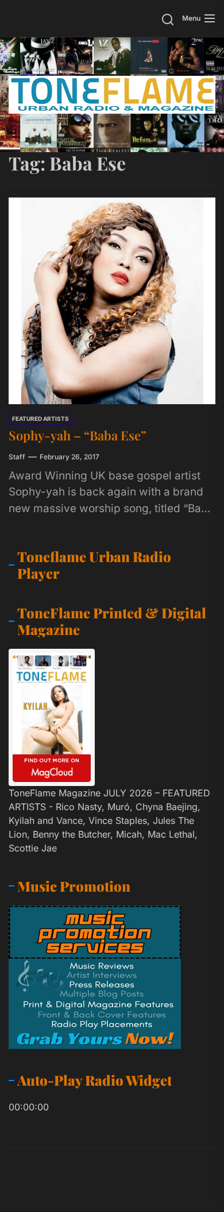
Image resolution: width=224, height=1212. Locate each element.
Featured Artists (40, 418)
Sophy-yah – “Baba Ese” (77, 435)
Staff (17, 456)
